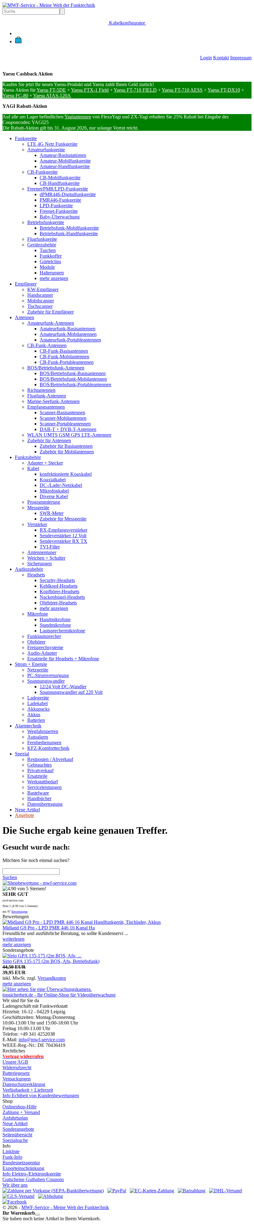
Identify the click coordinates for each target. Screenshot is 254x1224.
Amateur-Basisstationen (63, 155)
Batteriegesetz (16, 1073)
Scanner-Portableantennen (65, 423)
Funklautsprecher (44, 636)
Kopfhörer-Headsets (59, 591)
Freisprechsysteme (45, 647)
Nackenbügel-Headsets (62, 597)
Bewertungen (19, 911)
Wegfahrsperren (42, 731)
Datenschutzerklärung (23, 1084)
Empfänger (26, 284)
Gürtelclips (50, 261)
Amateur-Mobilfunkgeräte (65, 160)
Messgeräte (38, 507)
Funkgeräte (26, 138)
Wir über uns (15, 1185)
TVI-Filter (50, 546)
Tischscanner (40, 306)
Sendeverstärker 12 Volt (63, 535)
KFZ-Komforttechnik (48, 748)
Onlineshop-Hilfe (19, 1106)
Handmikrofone (55, 619)
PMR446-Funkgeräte (60, 200)
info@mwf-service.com (42, 1039)
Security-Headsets (57, 580)
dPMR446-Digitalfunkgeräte (68, 194)
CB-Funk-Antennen (47, 345)
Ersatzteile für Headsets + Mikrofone (63, 658)
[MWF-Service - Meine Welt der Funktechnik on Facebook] (14, 1201)
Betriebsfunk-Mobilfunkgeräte (69, 228)
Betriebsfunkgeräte (45, 222)
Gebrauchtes (39, 765)
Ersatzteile (37, 776)
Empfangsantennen (46, 407)
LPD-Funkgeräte (56, 205)
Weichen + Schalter (46, 558)
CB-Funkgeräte (42, 172)
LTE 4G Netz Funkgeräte (52, 144)
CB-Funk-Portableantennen (67, 362)
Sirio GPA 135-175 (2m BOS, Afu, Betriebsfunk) (50, 961)
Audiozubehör (29, 569)
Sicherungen (39, 563)
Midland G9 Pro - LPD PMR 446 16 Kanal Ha (48, 927)
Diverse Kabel (54, 496)
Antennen (24, 317)
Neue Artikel (27, 809)
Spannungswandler (46, 681)
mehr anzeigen (54, 278)
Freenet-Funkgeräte (59, 211)
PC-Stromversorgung (48, 675)
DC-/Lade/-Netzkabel (61, 485)
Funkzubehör (28, 457)
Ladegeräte (38, 697)
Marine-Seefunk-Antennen (53, 401)
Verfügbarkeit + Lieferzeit (27, 1090)
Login (206, 57)
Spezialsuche (15, 1140)
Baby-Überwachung (60, 216)
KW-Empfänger (43, 289)
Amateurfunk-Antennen (50, 323)
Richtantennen (41, 390)
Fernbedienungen (44, 742)
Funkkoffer (51, 256)
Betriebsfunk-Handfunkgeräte (69, 233)
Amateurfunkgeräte (46, 149)
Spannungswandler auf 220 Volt (71, 692)
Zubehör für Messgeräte (63, 518)
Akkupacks (38, 709)
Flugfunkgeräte (42, 239)
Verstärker (37, 524)
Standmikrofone (55, 625)
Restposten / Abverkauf (50, 759)
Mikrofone (37, 614)
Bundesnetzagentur (21, 1162)
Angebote (24, 815)
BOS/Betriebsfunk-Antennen (55, 367)
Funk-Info (12, 1157)
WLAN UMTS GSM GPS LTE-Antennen (69, 435)
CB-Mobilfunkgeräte (60, 177)
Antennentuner (41, 552)
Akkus (33, 714)
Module (47, 267)
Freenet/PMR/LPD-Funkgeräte (57, 188)
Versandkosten (51, 978)
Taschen (48, 250)
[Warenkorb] (18, 41)
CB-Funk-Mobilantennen (64, 356)
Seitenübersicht (17, 1134)
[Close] (37, 1215)
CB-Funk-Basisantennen (64, 351)
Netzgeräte (37, 669)
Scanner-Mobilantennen (63, 418)
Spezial (22, 753)
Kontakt (221, 57)
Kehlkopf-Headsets (58, 586)
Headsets (36, 574)
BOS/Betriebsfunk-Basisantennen (73, 373)
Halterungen (52, 272)
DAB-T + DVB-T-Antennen (68, 429)
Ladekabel (37, 703)
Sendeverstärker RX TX (63, 541)
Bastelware (38, 792)
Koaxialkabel (53, 479)
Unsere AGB (15, 1062)
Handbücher (39, 798)
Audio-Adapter (42, 653)
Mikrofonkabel (54, 490)
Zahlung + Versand (21, 1112)
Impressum (241, 57)
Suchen (9, 877)
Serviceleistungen (44, 787)
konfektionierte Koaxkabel (66, 474)
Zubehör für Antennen (49, 440)
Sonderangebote (18, 1129)
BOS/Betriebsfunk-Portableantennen (75, 384)
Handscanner (40, 295)
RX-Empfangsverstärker (63, 530)
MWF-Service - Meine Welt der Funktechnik (65, 1207)
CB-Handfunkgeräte (60, 183)
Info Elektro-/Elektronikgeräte (31, 1173)
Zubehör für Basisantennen (66, 446)
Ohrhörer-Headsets (58, 602)
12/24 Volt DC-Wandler (63, 686)
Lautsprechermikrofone (62, 630)
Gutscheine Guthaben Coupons (33, 1179)
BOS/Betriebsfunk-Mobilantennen (73, 379)
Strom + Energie (31, 664)
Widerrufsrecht (16, 1067)
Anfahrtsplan (15, 1118)
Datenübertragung (45, 804)
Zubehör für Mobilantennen (67, 451)
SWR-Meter (52, 513)
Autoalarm (37, 737)
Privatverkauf (40, 770)
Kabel (33, 468)
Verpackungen (16, 1078)
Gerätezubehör (41, 244)
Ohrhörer (36, 641)
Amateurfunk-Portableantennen (70, 339)
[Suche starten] (62, 11)
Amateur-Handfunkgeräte (65, 166)
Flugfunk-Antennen (46, 395)
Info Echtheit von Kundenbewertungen (40, 1095)
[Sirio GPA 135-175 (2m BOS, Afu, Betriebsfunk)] (41, 955)
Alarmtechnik (28, 725)
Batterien (36, 720)
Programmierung (43, 502)
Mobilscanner (40, 300)
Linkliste (11, 1151)
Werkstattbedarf (42, 781)
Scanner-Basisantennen (62, 412)
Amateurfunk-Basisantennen (67, 328)
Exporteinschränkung (23, 1168)
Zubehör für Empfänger (50, 311)
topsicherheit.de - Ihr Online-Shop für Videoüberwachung (59, 994)
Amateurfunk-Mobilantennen (68, 334)
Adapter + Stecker (45, 462)
